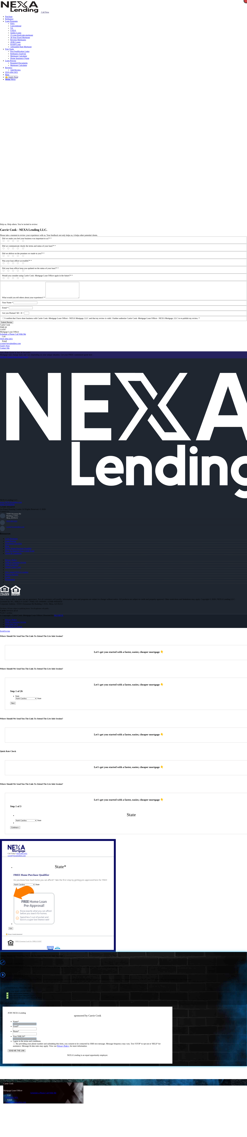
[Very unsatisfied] (25, 241)
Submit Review (6, 322)
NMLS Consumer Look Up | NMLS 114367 (28, 941)
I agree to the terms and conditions (27, 1041)
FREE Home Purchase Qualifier (18, 548)
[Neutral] (15, 241)
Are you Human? (9, 313)
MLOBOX (58, 615)
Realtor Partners (11, 575)
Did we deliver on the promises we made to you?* (23, 253)
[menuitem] (126, 16)
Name (16, 1021)
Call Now (45, 12)
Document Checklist (13, 543)
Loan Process (10, 541)
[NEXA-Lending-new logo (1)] (19, 12)
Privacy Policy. (63, 1046)
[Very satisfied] (6, 241)
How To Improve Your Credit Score (19, 551)
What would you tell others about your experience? (23, 297)
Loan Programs (11, 539)
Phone (16, 1031)
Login (7, 577)
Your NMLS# (19, 1036)
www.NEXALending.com (11, 502)
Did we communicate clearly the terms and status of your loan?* (29, 246)
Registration (10, 579)
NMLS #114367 (12, 565)
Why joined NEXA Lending (16, 572)
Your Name (7, 302)
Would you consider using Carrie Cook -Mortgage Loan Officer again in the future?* (37, 276)
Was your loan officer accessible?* (17, 261)
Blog (7, 546)
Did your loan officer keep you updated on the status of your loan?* (30, 268)
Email (5, 308)
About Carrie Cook (13, 567)
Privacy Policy (11, 560)
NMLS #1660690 (7, 505)
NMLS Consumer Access (15, 562)
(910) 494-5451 (6, 339)
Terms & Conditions (13, 553)
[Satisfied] (11, 241)
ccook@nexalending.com (10, 343)
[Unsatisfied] (20, 241)
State (17, 696)
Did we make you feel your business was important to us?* (26, 238)
